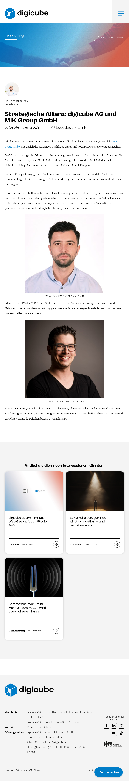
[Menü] (118, 13)
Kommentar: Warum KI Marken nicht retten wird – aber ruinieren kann (29, 608)
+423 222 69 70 (36, 742)
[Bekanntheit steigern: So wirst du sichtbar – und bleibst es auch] (95, 491)
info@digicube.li (57, 742)
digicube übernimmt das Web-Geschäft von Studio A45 (28, 521)
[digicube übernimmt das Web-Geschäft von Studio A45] (34, 491)
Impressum (10, 770)
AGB (30, 770)
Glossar (37, 770)
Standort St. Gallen (38, 727)
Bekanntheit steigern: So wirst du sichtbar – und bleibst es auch (88, 521)
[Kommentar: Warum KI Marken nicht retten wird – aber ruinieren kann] (34, 577)
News (111, 38)
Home (103, 38)
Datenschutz (22, 770)
